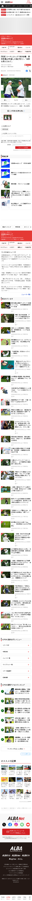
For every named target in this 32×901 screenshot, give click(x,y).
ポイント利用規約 (7, 875)
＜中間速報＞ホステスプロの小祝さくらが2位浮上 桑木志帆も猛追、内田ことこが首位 (21, 602)
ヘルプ (20, 875)
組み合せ (20, 47)
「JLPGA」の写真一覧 (21, 808)
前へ (5, 100)
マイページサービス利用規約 (16, 873)
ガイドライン (9, 868)
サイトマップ (26, 875)
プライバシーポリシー (8, 866)
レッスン (19, 6)
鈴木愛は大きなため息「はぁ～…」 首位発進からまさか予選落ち (21, 524)
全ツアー (8, 6)
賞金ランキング (6, 227)
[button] (16, 307)
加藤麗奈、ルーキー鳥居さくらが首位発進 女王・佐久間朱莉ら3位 (22, 739)
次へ (26, 100)
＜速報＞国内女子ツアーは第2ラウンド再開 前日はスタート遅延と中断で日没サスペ (21, 488)
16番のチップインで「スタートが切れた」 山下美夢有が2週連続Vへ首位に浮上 (20, 462)
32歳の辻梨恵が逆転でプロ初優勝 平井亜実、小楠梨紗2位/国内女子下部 (20, 450)
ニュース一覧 (26, 294)
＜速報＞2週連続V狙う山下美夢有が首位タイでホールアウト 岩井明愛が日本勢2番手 (21, 562)
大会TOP (4, 47)
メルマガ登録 (28, 2)
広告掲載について (8, 864)
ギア (14, 6)
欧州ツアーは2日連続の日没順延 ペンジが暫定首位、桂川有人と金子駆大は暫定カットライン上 (21, 500)
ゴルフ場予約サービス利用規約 (15, 870)
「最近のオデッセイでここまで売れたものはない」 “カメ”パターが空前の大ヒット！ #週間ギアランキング (23, 365)
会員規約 (25, 866)
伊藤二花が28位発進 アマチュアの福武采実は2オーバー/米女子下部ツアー (22, 316)
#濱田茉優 (12, 75)
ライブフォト (4, 51)
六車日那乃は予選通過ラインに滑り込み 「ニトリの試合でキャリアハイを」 (21, 390)
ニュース (28, 47)
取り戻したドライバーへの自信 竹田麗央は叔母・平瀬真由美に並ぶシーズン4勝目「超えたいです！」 (16, 288)
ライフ (26, 6)
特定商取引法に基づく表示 (19, 868)
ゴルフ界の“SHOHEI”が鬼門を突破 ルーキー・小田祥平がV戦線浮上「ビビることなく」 (21, 614)
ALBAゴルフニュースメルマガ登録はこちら (17, 832)
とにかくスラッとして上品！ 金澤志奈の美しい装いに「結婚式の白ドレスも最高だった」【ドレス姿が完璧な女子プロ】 (23, 425)
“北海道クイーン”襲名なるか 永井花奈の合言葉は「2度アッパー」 (21, 512)
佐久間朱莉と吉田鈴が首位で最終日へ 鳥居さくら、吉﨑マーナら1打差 (22, 710)
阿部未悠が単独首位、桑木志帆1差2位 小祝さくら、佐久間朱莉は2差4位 (20, 438)
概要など (20, 51)
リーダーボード (11, 47)
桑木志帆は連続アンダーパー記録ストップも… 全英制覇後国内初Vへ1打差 (21, 304)
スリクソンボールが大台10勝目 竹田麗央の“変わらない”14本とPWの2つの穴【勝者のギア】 (16, 267)
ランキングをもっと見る (15, 749)
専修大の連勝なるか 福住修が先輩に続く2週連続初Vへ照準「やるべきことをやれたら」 (21, 411)
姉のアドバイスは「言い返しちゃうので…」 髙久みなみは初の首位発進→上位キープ (21, 626)
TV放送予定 (28, 51)
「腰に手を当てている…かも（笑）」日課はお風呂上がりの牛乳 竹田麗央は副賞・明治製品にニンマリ (16, 280)
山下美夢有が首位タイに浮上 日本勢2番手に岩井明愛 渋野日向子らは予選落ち (21, 550)
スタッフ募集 (18, 864)
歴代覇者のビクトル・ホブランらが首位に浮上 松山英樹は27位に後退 (21, 341)
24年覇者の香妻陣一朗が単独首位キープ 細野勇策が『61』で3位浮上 (21, 378)
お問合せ (15, 875)
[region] (16, 6)
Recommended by (23, 801)
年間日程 (17, 227)
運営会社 (25, 864)
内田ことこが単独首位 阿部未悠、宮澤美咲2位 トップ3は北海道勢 (20, 329)
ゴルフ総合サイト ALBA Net (8, 808)
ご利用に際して (18, 866)
